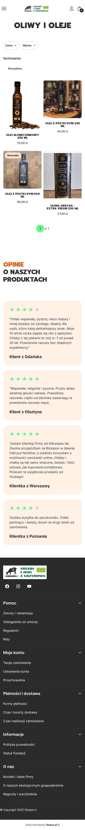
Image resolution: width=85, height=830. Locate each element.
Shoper (29, 809)
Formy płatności (15, 704)
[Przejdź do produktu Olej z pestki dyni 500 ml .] (22, 170)
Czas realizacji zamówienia (23, 721)
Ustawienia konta (16, 671)
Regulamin (11, 630)
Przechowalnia (14, 680)
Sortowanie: (12, 58)
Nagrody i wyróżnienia (20, 794)
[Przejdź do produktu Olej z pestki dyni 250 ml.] (62, 99)
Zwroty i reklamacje (18, 613)
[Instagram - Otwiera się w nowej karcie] (18, 586)
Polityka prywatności (19, 744)
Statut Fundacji (14, 753)
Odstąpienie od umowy (20, 622)
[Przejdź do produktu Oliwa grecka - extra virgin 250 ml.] (62, 175)
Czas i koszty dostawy (20, 712)
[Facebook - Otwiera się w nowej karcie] (7, 586)
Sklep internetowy (41, 824)
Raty (6, 639)
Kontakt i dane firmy (18, 777)
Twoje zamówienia (17, 663)
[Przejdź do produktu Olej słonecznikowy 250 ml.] (22, 105)
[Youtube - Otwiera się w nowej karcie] (29, 586)
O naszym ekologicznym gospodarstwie (33, 785)
